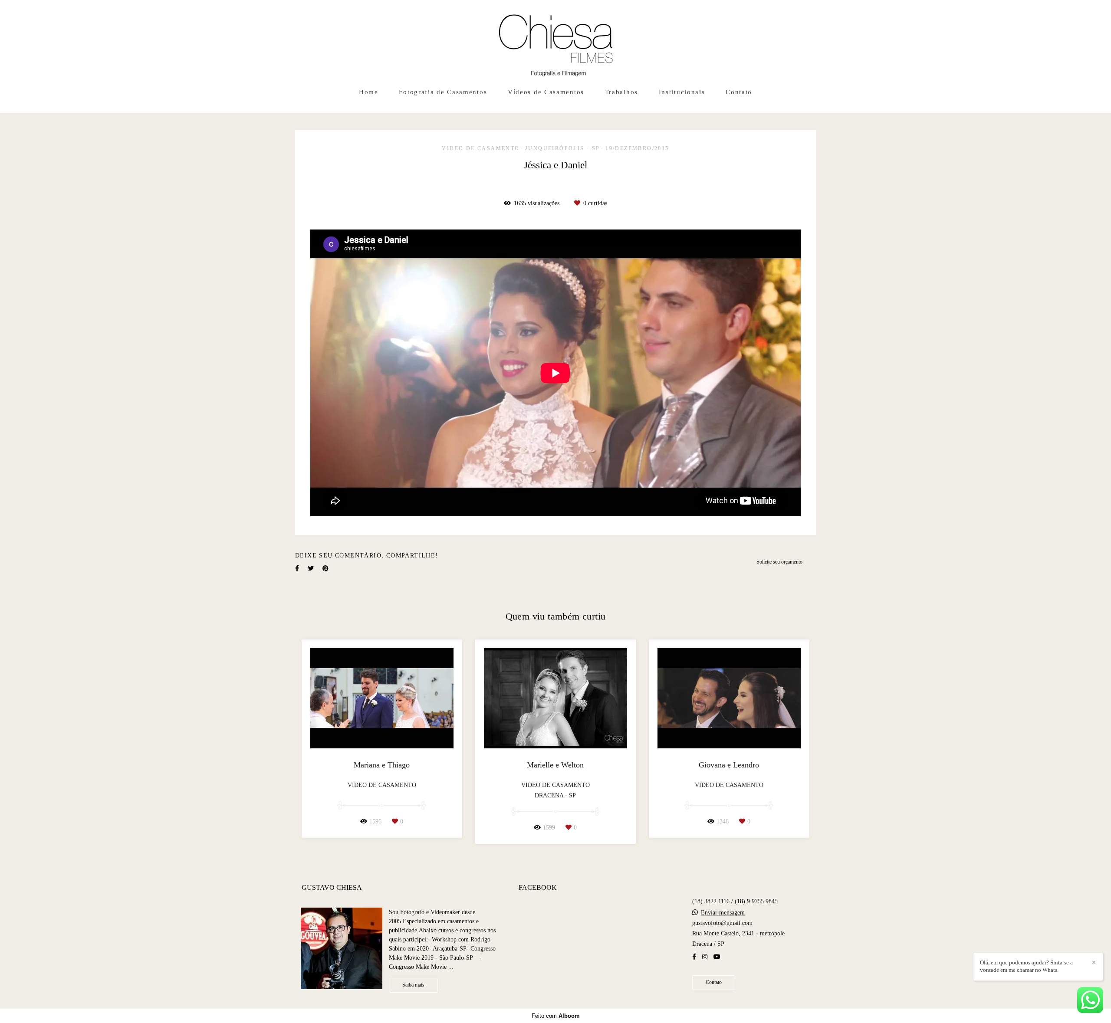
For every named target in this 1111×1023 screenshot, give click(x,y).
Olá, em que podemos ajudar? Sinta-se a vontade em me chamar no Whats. (1026, 966)
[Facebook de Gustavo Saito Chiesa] (694, 957)
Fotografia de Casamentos (443, 92)
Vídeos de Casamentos (546, 92)
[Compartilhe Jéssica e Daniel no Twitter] (311, 568)
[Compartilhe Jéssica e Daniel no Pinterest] (325, 568)
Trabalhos (621, 92)
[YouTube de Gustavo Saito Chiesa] (716, 957)
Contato (739, 92)
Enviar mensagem (723, 913)
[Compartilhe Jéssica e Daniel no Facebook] (297, 568)
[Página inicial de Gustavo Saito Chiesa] (555, 41)
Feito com (556, 1016)
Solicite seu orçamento (779, 562)
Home (368, 92)
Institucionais (682, 92)
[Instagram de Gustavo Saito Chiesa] (704, 957)
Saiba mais (413, 985)
